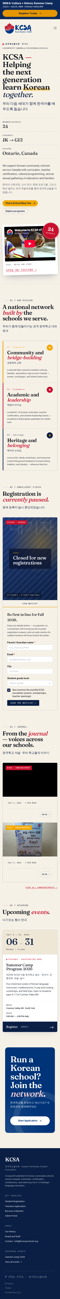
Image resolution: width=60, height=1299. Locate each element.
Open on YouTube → (21, 270)
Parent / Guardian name (21, 642)
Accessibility (13, 1292)
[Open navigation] (55, 28)
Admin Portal (11, 1215)
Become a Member (14, 1211)
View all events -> (13, 1262)
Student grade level (18, 678)
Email (11, 654)
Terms (8, 1288)
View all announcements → (41, 887)
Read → (46, 814)
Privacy (9, 1283)
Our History (10, 1231)
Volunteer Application (15, 1206)
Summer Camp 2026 (15, 1257)
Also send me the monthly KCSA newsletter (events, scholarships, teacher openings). (29, 693)
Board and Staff (12, 1236)
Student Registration (15, 1201)
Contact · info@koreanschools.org (21, 1241)
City (9, 666)
